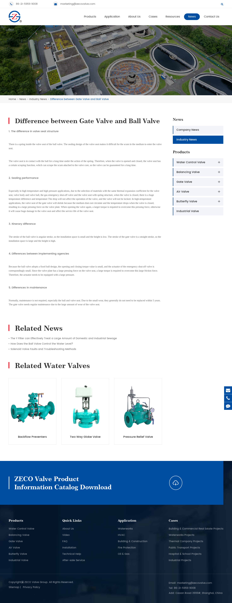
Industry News (38, 99)
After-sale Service (73, 560)
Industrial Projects (180, 560)
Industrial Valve (187, 211)
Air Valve (182, 191)
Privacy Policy (31, 587)
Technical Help (71, 554)
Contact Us (211, 16)
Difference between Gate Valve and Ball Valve (79, 99)
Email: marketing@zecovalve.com (190, 583)
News (192, 16)
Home (12, 99)
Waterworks (125, 529)
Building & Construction (132, 541)
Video (66, 535)
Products (90, 16)
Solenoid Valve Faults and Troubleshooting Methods (43, 349)
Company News (187, 130)
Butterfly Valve (186, 201)
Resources (173, 16)
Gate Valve (184, 182)
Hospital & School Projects (185, 554)
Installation (69, 548)
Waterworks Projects (181, 535)
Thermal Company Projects (186, 541)
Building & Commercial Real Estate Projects (196, 529)
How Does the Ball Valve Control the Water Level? (42, 344)
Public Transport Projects (184, 548)
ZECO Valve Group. (36, 582)
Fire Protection (127, 548)
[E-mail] (228, 390)
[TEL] (228, 398)
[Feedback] (228, 406)
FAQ (64, 541)
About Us (134, 16)
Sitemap (14, 587)
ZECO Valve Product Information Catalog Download (63, 483)
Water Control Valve (190, 162)
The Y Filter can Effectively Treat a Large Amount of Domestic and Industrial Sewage (64, 338)
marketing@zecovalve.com (77, 4)
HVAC (121, 535)
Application (112, 16)
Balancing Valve (188, 172)
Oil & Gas (123, 554)
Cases (153, 16)
